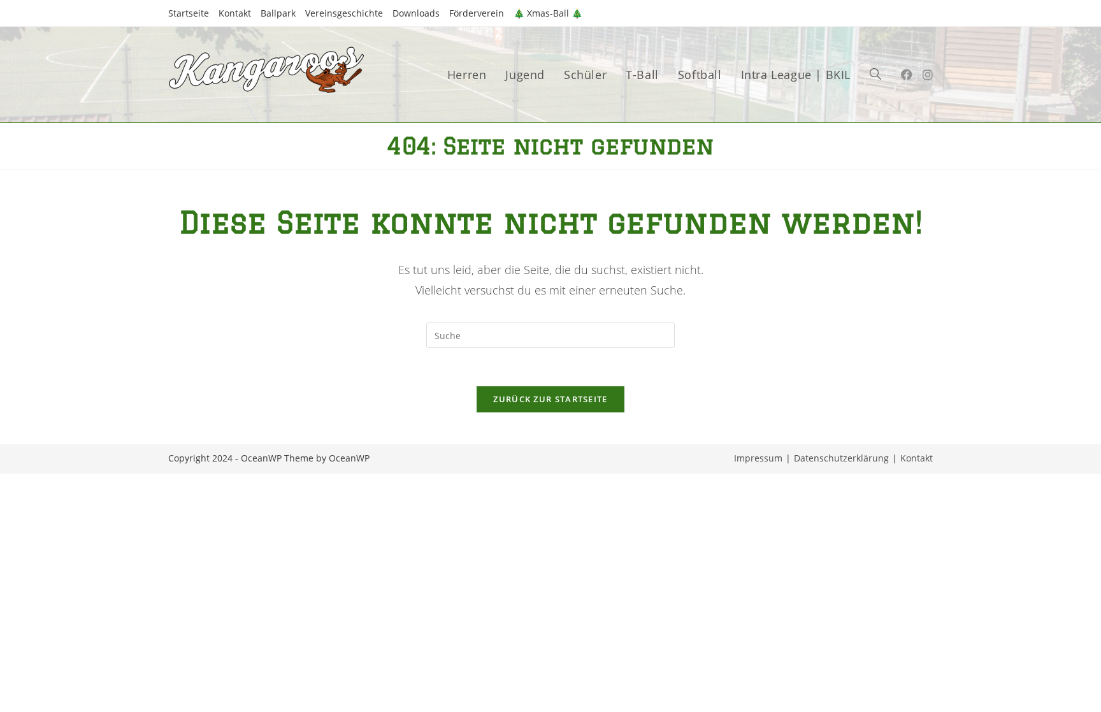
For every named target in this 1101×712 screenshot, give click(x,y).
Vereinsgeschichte (344, 13)
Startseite (188, 13)
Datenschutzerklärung (841, 458)
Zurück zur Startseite (550, 399)
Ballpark (278, 13)
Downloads (416, 13)
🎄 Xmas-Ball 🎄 (548, 13)
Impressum (758, 458)
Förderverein (476, 13)
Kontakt (235, 13)
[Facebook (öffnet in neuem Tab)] (907, 74)
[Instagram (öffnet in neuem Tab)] (928, 74)
